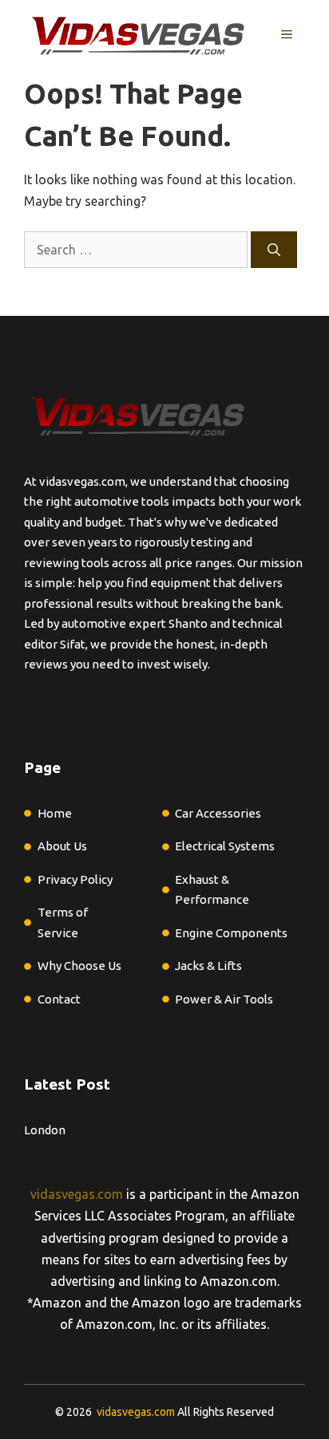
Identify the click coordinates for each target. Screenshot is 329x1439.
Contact (59, 999)
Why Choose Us (79, 965)
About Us (62, 846)
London (44, 1130)
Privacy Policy (75, 879)
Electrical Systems (225, 846)
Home (55, 813)
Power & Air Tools (224, 999)
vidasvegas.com (76, 1194)
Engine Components (231, 933)
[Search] (274, 249)
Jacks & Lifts (208, 965)
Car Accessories (218, 813)
